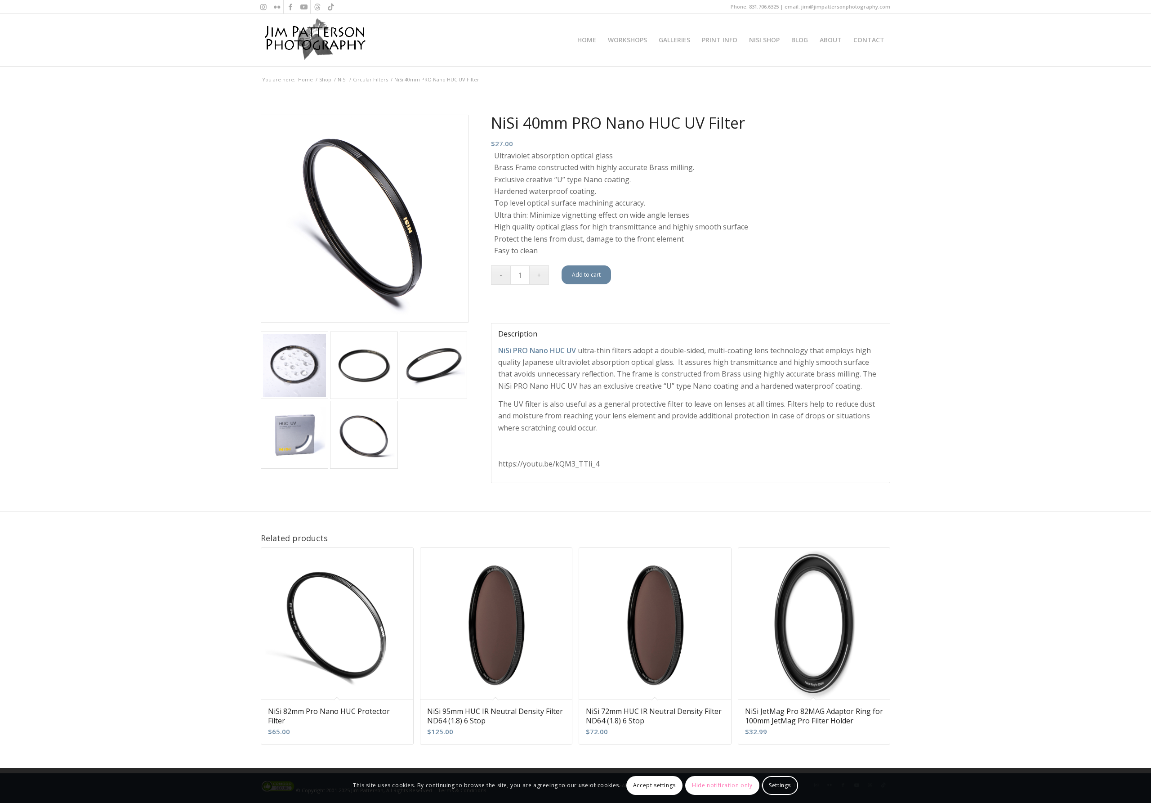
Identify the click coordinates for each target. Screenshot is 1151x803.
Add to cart (586, 274)
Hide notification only (722, 785)
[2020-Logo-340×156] (315, 40)
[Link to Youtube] (303, 6)
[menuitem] (586, 40)
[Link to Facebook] (290, 6)
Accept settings (654, 785)
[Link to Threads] (317, 6)
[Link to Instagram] (263, 6)
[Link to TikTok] (331, 6)
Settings (780, 785)
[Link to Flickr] (276, 6)
